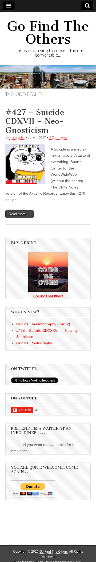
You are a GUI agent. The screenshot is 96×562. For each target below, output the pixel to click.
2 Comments (58, 137)
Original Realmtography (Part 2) (43, 324)
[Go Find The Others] (48, 76)
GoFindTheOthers (48, 296)
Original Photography (34, 343)
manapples (17, 137)
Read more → (19, 214)
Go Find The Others (48, 32)
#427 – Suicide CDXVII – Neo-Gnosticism (34, 121)
